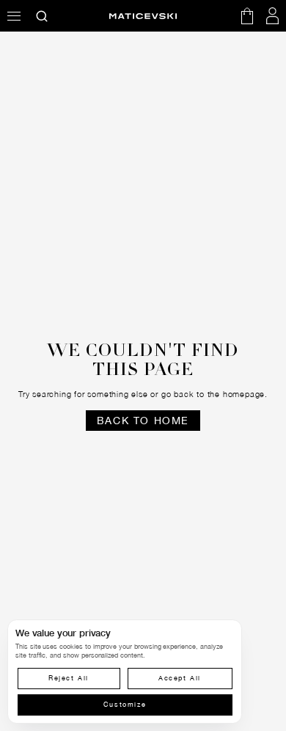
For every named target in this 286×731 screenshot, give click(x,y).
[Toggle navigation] (14, 16)
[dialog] (124, 671)
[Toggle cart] (247, 15)
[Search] (42, 16)
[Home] (143, 16)
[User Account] (273, 16)
